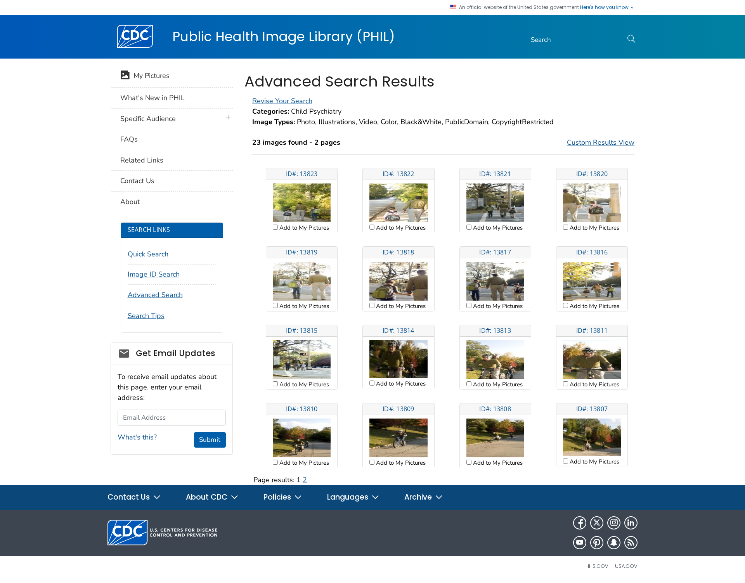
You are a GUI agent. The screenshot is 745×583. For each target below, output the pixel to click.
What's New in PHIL (152, 97)
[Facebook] (579, 522)
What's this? (137, 437)
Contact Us (137, 180)
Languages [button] (348, 497)
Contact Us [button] (129, 497)
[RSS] (631, 542)
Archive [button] (419, 497)
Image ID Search (154, 274)
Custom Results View (600, 142)
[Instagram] (613, 522)
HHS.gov (597, 566)
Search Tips (146, 315)
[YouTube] (579, 542)
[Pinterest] (596, 542)
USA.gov (626, 566)
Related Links (141, 160)
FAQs (129, 139)
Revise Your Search (282, 101)
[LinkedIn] (631, 522)
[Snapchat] (613, 542)
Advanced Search (155, 294)
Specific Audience (148, 118)
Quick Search (148, 254)
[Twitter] (596, 522)
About (130, 201)
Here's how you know (605, 7)
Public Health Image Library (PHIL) (283, 36)
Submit (209, 439)
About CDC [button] (207, 497)
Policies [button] (278, 497)
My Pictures (150, 75)
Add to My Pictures (303, 228)
